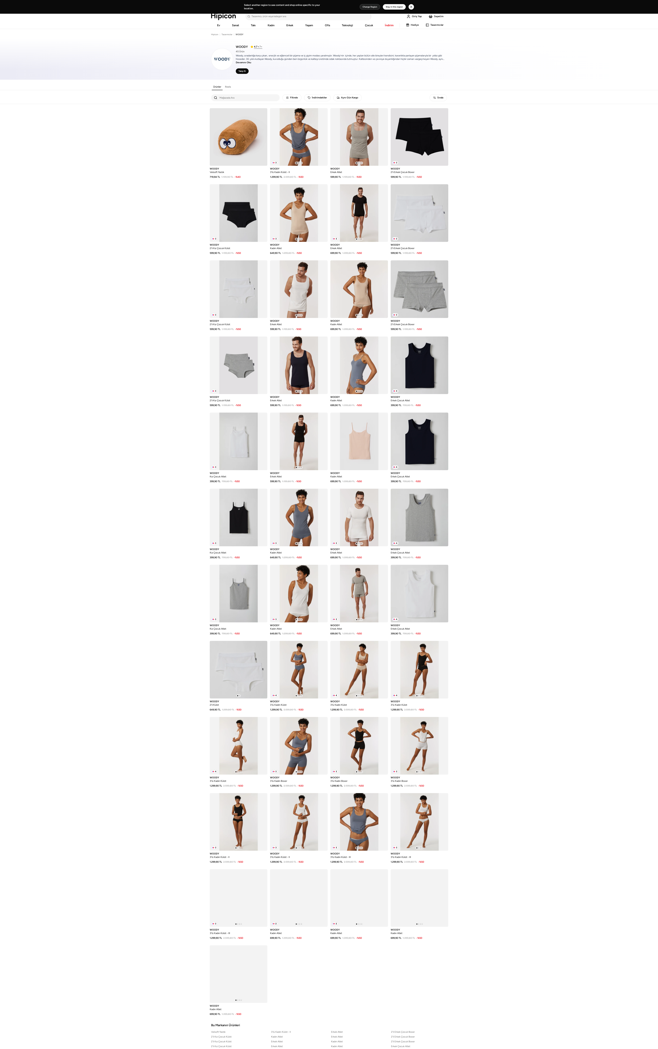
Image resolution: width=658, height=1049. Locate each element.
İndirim (389, 25)
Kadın (271, 25)
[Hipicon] (223, 16)
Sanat (235, 25)
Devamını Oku (243, 62)
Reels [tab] (228, 86)
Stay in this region (394, 7)
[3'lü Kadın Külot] (299, 669)
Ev (218, 25)
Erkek (289, 25)
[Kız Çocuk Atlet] (238, 441)
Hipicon (214, 34)
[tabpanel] (329, 554)
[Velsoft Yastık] (238, 137)
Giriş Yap (417, 16)
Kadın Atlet (277, 1036)
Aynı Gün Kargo (349, 97)
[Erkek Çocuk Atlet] (419, 365)
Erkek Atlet (337, 1031)
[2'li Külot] (238, 669)
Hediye (415, 24)
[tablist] (222, 87)
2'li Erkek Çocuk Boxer (403, 1031)
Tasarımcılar (436, 24)
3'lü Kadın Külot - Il (281, 1031)
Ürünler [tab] (217, 86)
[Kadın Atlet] (299, 213)
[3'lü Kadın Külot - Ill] (359, 822)
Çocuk (369, 25)
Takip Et (242, 71)
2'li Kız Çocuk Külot (221, 1036)
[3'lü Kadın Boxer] (299, 746)
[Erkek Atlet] (359, 137)
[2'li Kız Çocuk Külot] (238, 213)
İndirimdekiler (319, 97)
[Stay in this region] (411, 7)
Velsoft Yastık (218, 1031)
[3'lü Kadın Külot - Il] (299, 137)
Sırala (440, 97)
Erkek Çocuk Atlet (400, 1046)
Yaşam (309, 25)
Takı (253, 25)
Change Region (370, 7)
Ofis (327, 25)
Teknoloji (347, 25)
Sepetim (438, 16)
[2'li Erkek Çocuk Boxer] (419, 137)
